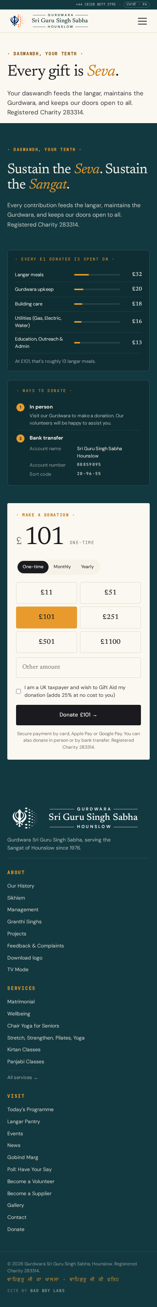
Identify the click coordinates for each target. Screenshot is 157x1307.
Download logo (24, 957)
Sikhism (16, 897)
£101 (47, 617)
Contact (16, 1217)
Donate (15, 1229)
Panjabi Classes (25, 1061)
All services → (22, 1077)
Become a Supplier (29, 1193)
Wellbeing (18, 1013)
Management (22, 909)
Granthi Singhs (24, 921)
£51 (110, 592)
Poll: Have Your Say (29, 1169)
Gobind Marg (22, 1157)
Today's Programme (30, 1109)
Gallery (15, 1205)
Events (15, 1133)
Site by (36, 1290)
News (13, 1145)
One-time (33, 567)
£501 (47, 642)
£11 (47, 592)
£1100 (110, 642)
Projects (16, 933)
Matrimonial (21, 1001)
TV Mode (17, 969)
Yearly (87, 567)
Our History (20, 885)
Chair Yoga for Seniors (33, 1025)
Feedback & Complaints (35, 945)
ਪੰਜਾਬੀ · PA (136, 4)
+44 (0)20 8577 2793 (96, 4)
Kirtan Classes (24, 1049)
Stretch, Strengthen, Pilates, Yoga (46, 1037)
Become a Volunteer (30, 1181)
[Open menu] (142, 21)
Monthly (62, 567)
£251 (111, 617)
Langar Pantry (23, 1121)
